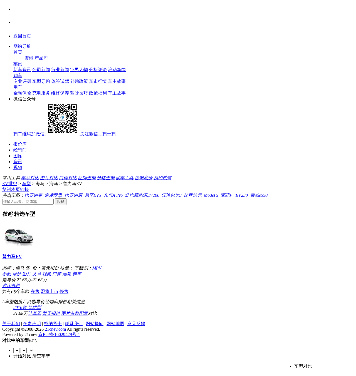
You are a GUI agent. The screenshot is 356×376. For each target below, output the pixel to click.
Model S (211, 195)
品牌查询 (87, 177)
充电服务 (41, 93)
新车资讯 (22, 69)
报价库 (20, 144)
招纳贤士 (53, 323)
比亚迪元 (193, 195)
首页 (17, 52)
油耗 (66, 274)
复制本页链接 (15, 189)
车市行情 (98, 81)
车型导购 (41, 81)
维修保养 (60, 93)
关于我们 (11, 323)
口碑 (56, 274)
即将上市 (49, 291)
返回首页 (22, 36)
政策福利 (98, 93)
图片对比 (49, 177)
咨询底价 (143, 177)
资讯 (28, 58)
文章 (36, 274)
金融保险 (22, 93)
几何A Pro (113, 195)
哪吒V (227, 195)
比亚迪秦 (33, 195)
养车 (76, 274)
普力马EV (12, 256)
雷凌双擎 (53, 195)
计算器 (34, 313)
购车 (17, 75)
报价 (16, 274)
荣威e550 (259, 195)
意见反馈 (136, 323)
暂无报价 (51, 313)
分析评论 (98, 69)
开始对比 (22, 355)
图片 (26, 274)
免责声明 (32, 323)
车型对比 (30, 177)
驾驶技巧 (79, 93)
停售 (64, 291)
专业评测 (22, 81)
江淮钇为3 (172, 195)
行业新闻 (60, 69)
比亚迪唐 (74, 195)
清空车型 (41, 355)
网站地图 (115, 323)
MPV (97, 268)
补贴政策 (79, 81)
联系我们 (74, 323)
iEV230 (241, 195)
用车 (17, 87)
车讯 (17, 63)
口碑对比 (68, 177)
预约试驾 (162, 177)
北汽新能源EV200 (142, 195)
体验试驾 (60, 81)
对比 (92, 313)
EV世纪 (9, 183)
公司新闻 (41, 69)
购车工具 (125, 177)
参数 (6, 274)
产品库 (41, 58)
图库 (17, 155)
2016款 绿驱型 (27, 307)
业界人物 (79, 69)
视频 (17, 167)
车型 (26, 183)
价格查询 (106, 177)
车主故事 (117, 81)
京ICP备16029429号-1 (59, 334)
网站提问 (94, 323)
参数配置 (79, 313)
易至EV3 (93, 195)
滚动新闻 (117, 69)
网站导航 (22, 46)
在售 (35, 291)
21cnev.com (55, 329)
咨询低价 (11, 285)
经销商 (20, 150)
